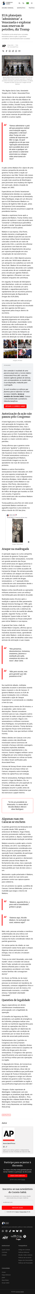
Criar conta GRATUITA (17, 1176)
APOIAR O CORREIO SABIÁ (15, 406)
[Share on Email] (19, 51)
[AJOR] (5, 1237)
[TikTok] (10, 1231)
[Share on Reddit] (12, 51)
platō (3, 1277)
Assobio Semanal (7, 8)
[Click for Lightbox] (10, 344)
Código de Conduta (24, 1249)
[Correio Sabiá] (7, 3)
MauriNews (5, 1280)
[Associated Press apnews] (4, 1147)
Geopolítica (21, 8)
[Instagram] (6, 1231)
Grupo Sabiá (5, 1283)
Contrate (4, 1252)
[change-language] (27, 3)
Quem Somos (6, 1249)
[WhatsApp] (3, 1231)
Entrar (23, 1179)
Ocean (4, 1272)
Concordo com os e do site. (18, 1212)
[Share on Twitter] (3, 51)
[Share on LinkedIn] (9, 51)
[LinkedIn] (21, 1231)
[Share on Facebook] (6, 51)
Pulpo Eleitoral (6, 1275)
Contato (4, 1255)
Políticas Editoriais (23, 1252)
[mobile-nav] (31, 3)
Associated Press (14, 47)
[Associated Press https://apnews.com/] (6, 1147)
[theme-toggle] (23, 3)
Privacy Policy (23, 1212)
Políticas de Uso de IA (24, 1257)
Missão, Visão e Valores (25, 1255)
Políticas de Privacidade (25, 1263)
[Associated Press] (4, 46)
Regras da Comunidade (25, 1260)
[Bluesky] (17, 1231)
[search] (19, 3)
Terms (17, 1212)
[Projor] (18, 1237)
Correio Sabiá (20, 1292)
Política (31, 8)
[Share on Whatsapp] (16, 51)
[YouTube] (14, 1231)
